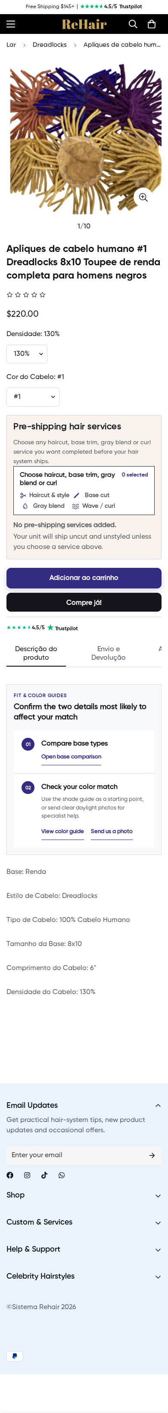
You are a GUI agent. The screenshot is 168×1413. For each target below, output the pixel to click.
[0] (152, 24)
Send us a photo (112, 831)
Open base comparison (71, 757)
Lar (11, 45)
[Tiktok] (44, 1175)
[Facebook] (9, 1175)
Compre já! (84, 603)
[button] (133, 24)
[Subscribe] (152, 1155)
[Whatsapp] (61, 1175)
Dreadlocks (50, 45)
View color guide (62, 831)
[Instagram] (27, 1175)
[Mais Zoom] (143, 197)
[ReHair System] (84, 24)
